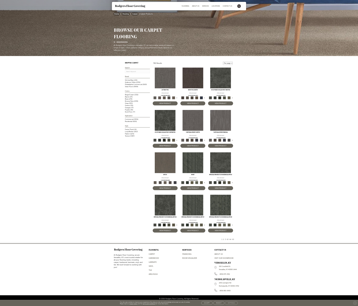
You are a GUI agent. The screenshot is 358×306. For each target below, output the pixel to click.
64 (230, 239)
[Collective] (220, 97)
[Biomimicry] (220, 78)
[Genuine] (164, 97)
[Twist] (201, 182)
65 (233, 239)
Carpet (135, 14)
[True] (175, 182)
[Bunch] (187, 182)
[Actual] (165, 78)
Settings (231, 303)
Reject (218, 303)
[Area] (193, 78)
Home (116, 14)
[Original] (201, 140)
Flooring (126, 14)
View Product (165, 103)
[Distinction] (229, 97)
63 (228, 239)
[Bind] (193, 162)
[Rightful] (170, 182)
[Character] (215, 97)
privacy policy (133, 304)
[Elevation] (192, 97)
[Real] (174, 97)
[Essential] (187, 140)
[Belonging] (193, 120)
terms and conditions (149, 304)
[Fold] (192, 182)
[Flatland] (201, 97)
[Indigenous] (192, 140)
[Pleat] (197, 182)
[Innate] (197, 140)
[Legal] (169, 97)
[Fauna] (197, 97)
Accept (207, 303)
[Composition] (224, 97)
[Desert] (187, 97)
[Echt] (160, 97)
